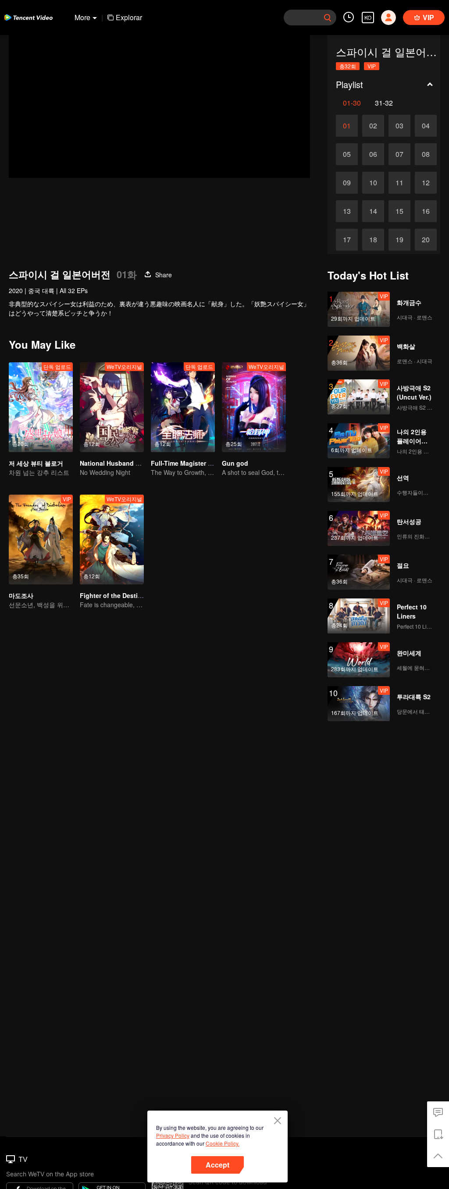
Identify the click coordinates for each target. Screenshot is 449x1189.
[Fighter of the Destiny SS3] (112, 539)
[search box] (327, 17)
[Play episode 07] (399, 154)
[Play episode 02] (373, 126)
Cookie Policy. (222, 1143)
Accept (217, 1165)
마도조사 (21, 595)
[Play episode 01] (347, 126)
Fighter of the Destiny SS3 (119, 595)
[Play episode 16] (426, 211)
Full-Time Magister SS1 (185, 463)
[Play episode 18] (373, 240)
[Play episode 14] (373, 211)
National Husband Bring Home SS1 (132, 463)
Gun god (235, 463)
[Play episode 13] (347, 211)
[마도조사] (41, 539)
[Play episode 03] (399, 126)
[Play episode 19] (399, 240)
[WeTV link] (28, 18)
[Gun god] (254, 407)
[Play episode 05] (347, 154)
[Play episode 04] (426, 126)
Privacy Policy (172, 1135)
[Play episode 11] (399, 183)
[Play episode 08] (426, 154)
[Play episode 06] (373, 154)
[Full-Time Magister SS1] (183, 407)
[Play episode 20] (426, 240)
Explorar (129, 17)
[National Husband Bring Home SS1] (112, 407)
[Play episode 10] (373, 183)
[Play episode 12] (426, 183)
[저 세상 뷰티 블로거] (41, 407)
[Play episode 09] (347, 183)
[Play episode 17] (347, 240)
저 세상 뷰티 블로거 (36, 463)
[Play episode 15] (399, 211)
